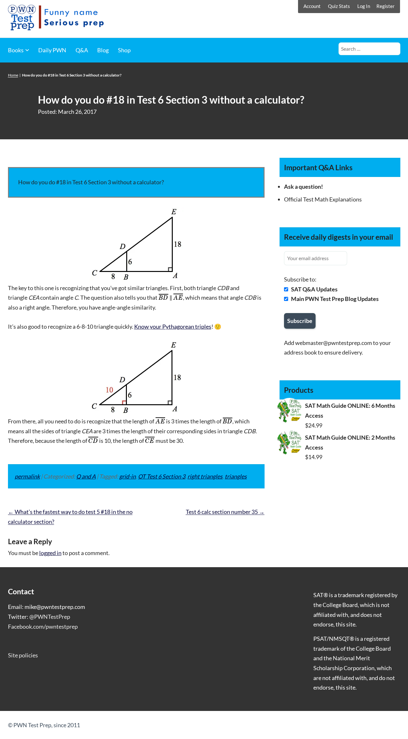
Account (312, 6)
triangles (236, 476)
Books (16, 50)
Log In (363, 6)
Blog (103, 50)
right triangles (204, 476)
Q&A (82, 50)
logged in (50, 552)
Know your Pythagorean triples (172, 326)
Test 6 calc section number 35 (225, 511)
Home (13, 75)
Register (385, 6)
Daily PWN (52, 50)
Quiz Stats (339, 6)
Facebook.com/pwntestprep (43, 626)
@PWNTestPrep (49, 616)
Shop (124, 50)
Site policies (23, 655)
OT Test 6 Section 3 (161, 476)
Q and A (86, 476)
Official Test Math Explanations (323, 199)
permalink (27, 476)
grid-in (127, 476)
